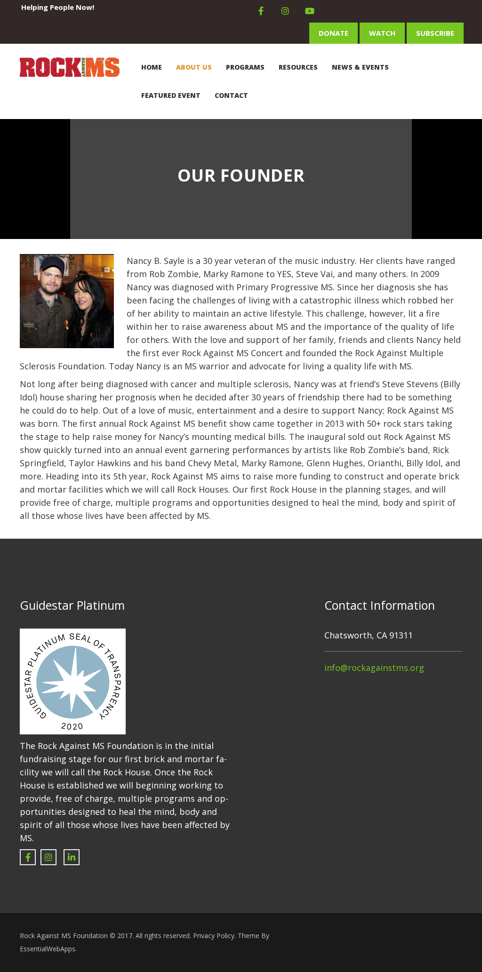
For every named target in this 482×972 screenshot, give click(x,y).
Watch (382, 33)
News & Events (360, 67)
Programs (245, 67)
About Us (194, 67)
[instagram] (285, 11)
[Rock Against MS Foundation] (70, 66)
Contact (231, 95)
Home (151, 67)
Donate (333, 33)
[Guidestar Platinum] (73, 680)
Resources (298, 67)
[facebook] (261, 11)
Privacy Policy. (214, 935)
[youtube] (310, 11)
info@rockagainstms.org (374, 667)
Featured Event (171, 95)
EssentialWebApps (47, 948)
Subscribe (435, 33)
